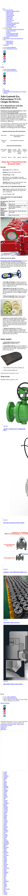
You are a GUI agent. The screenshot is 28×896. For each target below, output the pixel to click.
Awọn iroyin (6, 37)
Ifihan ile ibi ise (9, 41)
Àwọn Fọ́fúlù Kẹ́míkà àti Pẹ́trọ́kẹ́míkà (15, 29)
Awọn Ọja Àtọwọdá (8, 10)
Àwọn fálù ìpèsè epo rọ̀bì (12, 34)
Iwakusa (8, 32)
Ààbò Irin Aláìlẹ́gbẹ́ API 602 (12, 11)
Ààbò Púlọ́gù (9, 19)
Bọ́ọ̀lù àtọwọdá (9, 12)
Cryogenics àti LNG (11, 30)
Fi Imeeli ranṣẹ (4, 726)
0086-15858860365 (11, 47)
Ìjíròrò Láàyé (3, 729)
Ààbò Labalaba (9, 13)
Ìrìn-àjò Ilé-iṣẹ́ (9, 42)
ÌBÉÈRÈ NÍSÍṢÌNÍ (5, 703)
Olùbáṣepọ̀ (5, 45)
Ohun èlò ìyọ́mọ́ (10, 20)
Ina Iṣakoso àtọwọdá (11, 24)
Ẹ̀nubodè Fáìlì (9, 16)
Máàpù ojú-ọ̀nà (20, 724)
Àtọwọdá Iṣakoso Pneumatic (12, 23)
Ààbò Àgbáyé (9, 17)
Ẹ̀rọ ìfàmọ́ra (9, 21)
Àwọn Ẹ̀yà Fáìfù (10, 25)
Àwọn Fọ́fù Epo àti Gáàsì (12, 33)
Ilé (4, 8)
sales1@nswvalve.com (12, 48)
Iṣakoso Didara (9, 43)
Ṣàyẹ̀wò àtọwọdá (10, 15)
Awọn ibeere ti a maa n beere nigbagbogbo (13, 38)
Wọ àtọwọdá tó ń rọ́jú (11, 26)
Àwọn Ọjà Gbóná (12, 724)
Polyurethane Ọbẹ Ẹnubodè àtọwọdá (11, 261)
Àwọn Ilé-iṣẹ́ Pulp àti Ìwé (12, 36)
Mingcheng (4, 724)
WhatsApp (3, 728)
